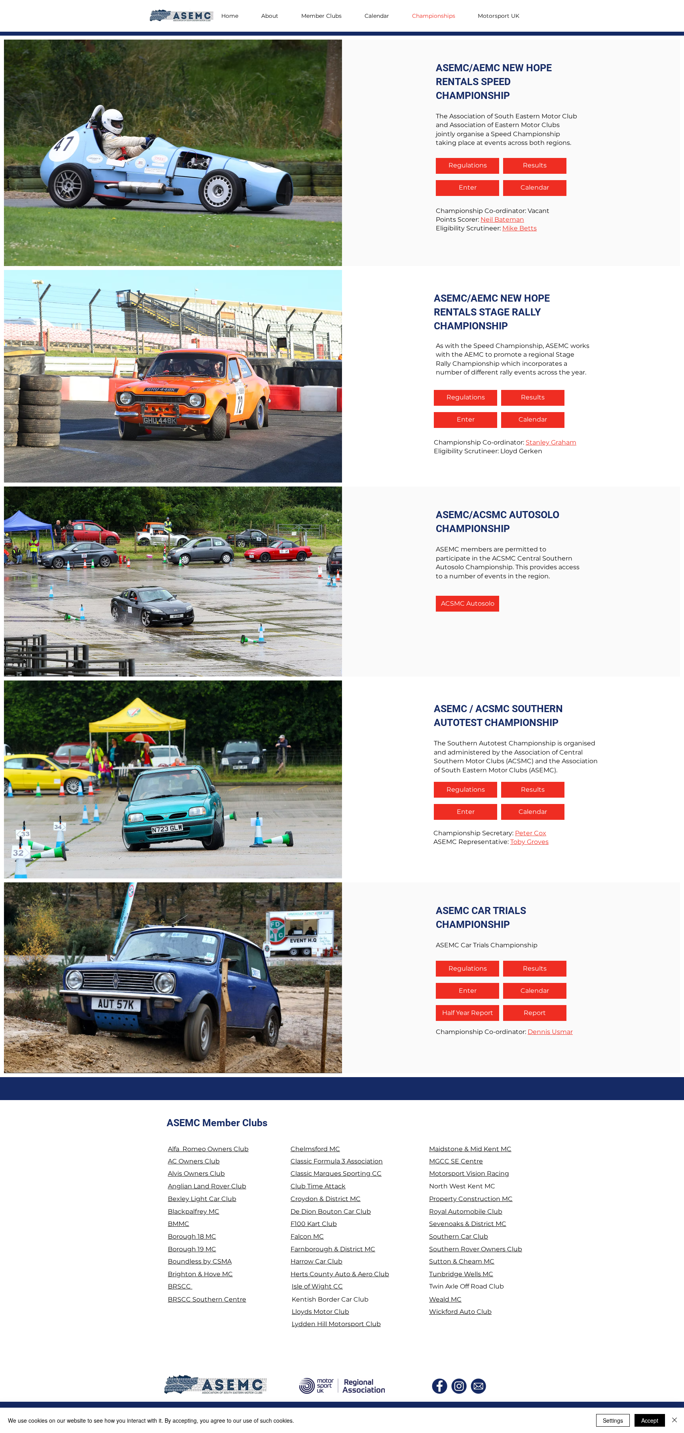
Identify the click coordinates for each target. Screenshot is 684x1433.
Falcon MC (307, 1236)
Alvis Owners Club (196, 1173)
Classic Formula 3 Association (337, 1161)
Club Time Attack (318, 1186)
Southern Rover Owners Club (475, 1249)
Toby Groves (529, 842)
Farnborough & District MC (333, 1249)
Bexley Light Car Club (202, 1199)
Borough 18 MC (192, 1236)
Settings (613, 1420)
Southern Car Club (458, 1236)
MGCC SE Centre (456, 1161)
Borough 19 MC (192, 1249)
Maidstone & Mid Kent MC (470, 1149)
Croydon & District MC (326, 1199)
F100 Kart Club (314, 1224)
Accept (649, 1420)
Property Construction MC (471, 1199)
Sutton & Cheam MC (461, 1261)
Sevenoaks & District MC (467, 1224)
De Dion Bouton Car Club (331, 1211)
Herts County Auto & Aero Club (340, 1274)
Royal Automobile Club (465, 1211)
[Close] (674, 1420)
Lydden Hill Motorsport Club (336, 1324)
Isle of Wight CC (317, 1286)
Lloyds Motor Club (320, 1311)
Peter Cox (530, 833)
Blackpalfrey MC (193, 1211)
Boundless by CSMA (200, 1261)
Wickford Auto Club (460, 1311)
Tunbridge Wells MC (461, 1274)
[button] (504, 16)
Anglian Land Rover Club (207, 1186)
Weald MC (445, 1299)
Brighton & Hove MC (200, 1274)
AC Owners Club (194, 1161)
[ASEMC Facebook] (439, 1386)
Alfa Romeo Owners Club (208, 1149)
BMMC (178, 1224)
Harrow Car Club (316, 1261)
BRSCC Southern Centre (207, 1299)
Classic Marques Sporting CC (336, 1173)
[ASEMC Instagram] (459, 1386)
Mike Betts (519, 228)
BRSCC (180, 1286)
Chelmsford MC (315, 1149)
